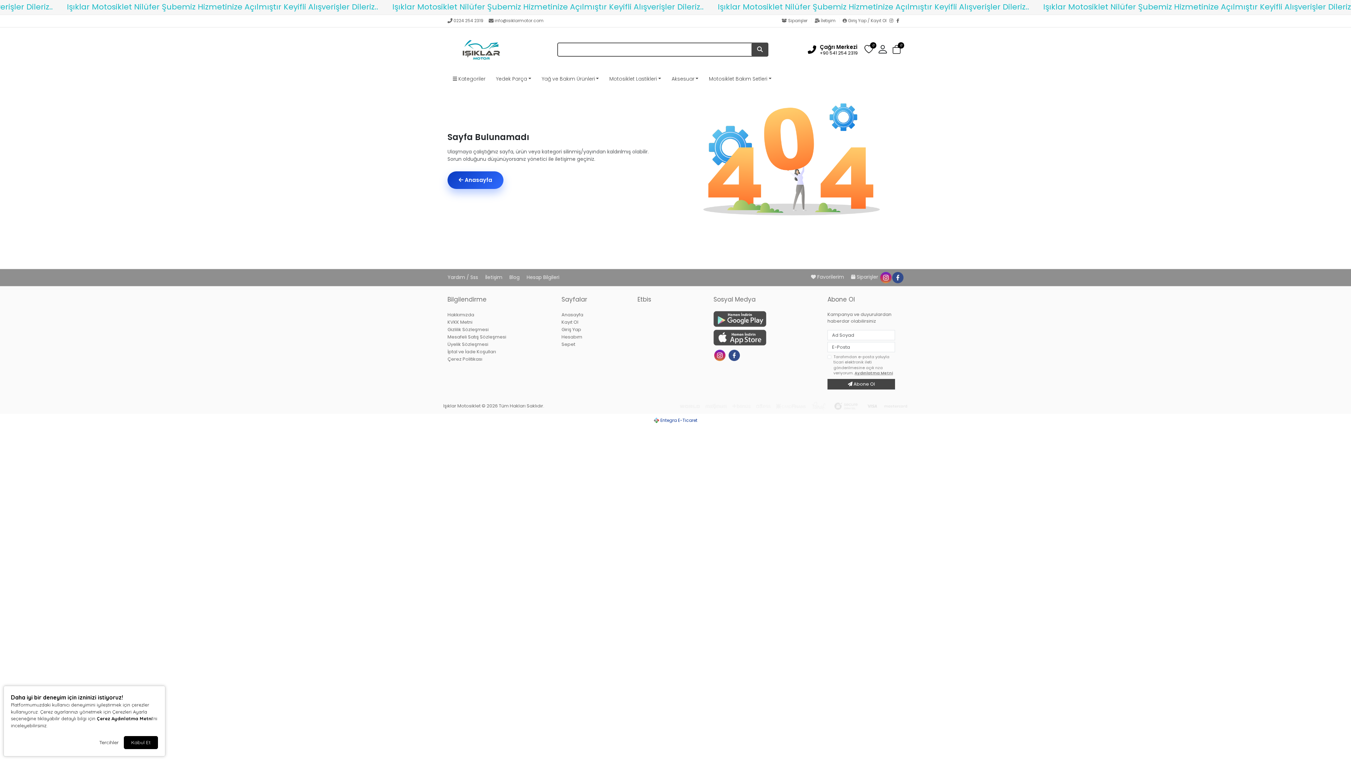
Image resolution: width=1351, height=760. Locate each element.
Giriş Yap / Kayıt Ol (867, 21)
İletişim (828, 21)
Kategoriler (471, 78)
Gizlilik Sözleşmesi (468, 329)
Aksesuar (683, 78)
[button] (896, 50)
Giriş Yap (571, 329)
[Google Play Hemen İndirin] (766, 319)
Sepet (568, 344)
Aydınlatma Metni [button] (874, 373)
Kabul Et (141, 742)
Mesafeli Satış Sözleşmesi (477, 337)
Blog (515, 277)
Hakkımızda (461, 314)
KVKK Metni (460, 322)
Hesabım (572, 337)
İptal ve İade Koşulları (472, 351)
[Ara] (759, 50)
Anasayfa (477, 180)
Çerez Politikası (465, 359)
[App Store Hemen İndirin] (766, 338)
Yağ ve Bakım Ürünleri (568, 78)
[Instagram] (892, 21)
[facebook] (897, 276)
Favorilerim (830, 276)
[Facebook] (899, 21)
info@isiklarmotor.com (519, 21)
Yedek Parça (511, 78)
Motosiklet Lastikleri (633, 78)
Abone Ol (863, 384)
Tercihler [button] (109, 742)
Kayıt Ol (570, 322)
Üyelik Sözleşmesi (468, 344)
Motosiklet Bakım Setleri (738, 78)
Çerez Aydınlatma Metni (124, 718)
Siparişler (797, 21)
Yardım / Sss (464, 277)
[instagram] (886, 276)
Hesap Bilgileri (543, 277)
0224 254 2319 (468, 21)
